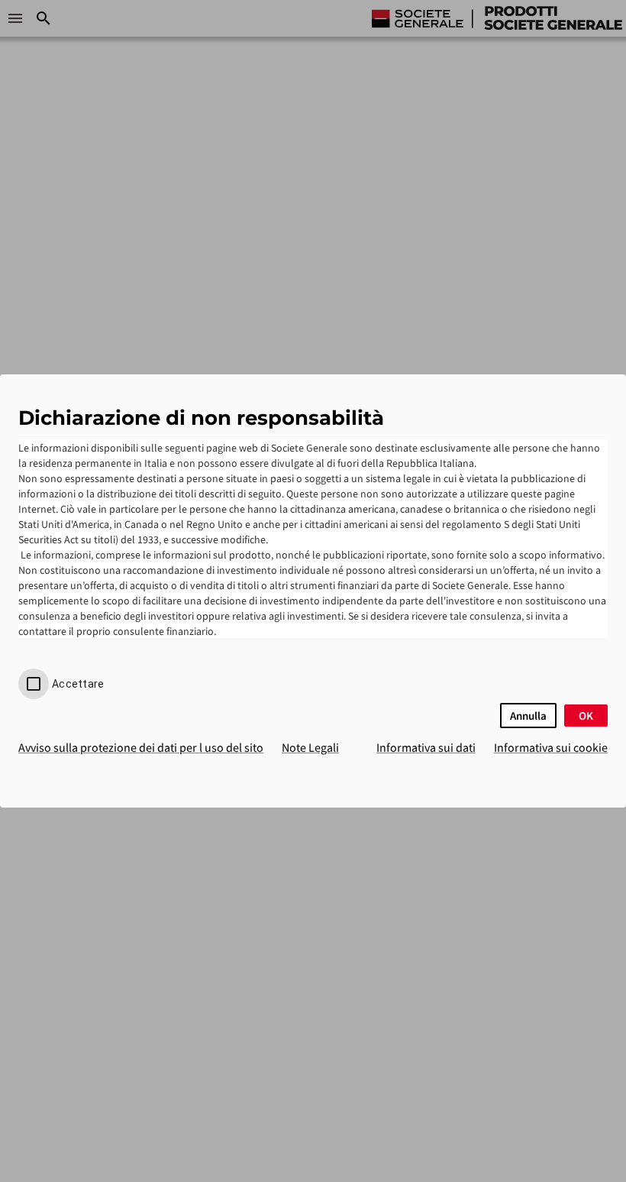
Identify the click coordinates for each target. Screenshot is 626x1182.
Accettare (78, 684)
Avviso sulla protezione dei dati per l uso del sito (140, 747)
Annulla (528, 715)
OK (586, 715)
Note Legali (310, 747)
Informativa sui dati (426, 747)
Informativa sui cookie (551, 747)
